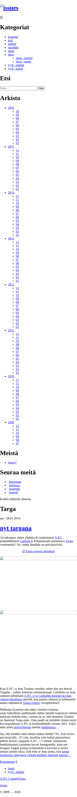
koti (10, 40)
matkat (12, 44)
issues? (12, 462)
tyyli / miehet (16, 65)
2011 (11, 330)
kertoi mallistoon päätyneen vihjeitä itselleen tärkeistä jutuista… (35, 753)
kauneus (13, 36)
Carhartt (25, 541)
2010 (11, 376)
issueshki (14, 488)
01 (17, 143)
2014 (11, 192)
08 (17, 118)
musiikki (13, 47)
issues (3, 785)
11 (17, 153)
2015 (11, 146)
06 (17, 125)
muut (11, 51)
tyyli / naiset (15, 68)
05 (17, 129)
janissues (14, 485)
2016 (11, 107)
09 (17, 114)
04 (17, 132)
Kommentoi (7, 761)
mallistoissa (48, 727)
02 (17, 139)
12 (17, 150)
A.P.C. (4, 778)
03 (17, 136)
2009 (11, 422)
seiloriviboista (22, 727)
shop (11, 54)
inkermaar (15, 481)
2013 (11, 238)
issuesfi (13, 492)
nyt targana (16, 528)
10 (17, 111)
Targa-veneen (31, 703)
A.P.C (58, 537)
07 (17, 122)
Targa (69, 541)
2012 (11, 284)
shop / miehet (24, 58)
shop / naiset (23, 61)
